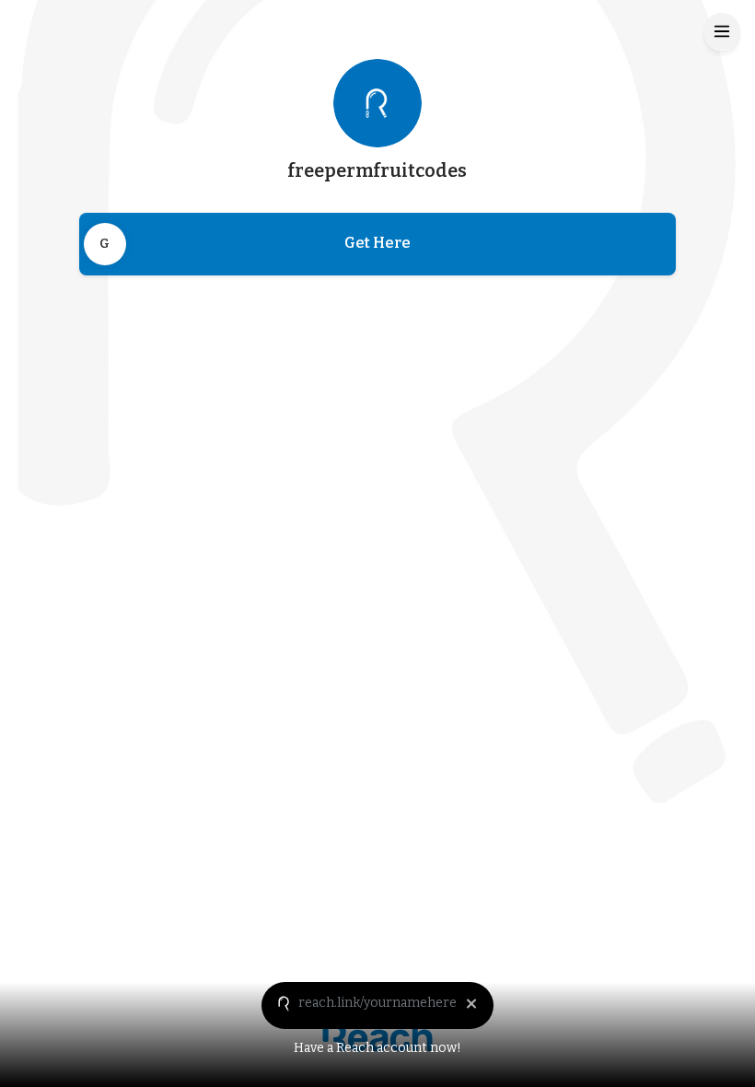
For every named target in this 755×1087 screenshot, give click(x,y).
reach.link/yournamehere (377, 1003)
